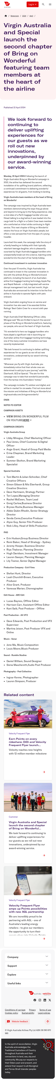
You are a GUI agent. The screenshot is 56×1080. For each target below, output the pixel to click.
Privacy (32, 1010)
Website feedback (20, 1021)
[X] (50, 1000)
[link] (14, 16)
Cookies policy (11, 1013)
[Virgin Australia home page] (7, 4)
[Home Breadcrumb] (6, 16)
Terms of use (45, 1010)
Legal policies (44, 1013)
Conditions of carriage (15, 1010)
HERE (26, 420)
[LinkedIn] (45, 1000)
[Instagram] (40, 1000)
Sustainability (28, 1013)
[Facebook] (35, 1000)
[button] (33, 4)
